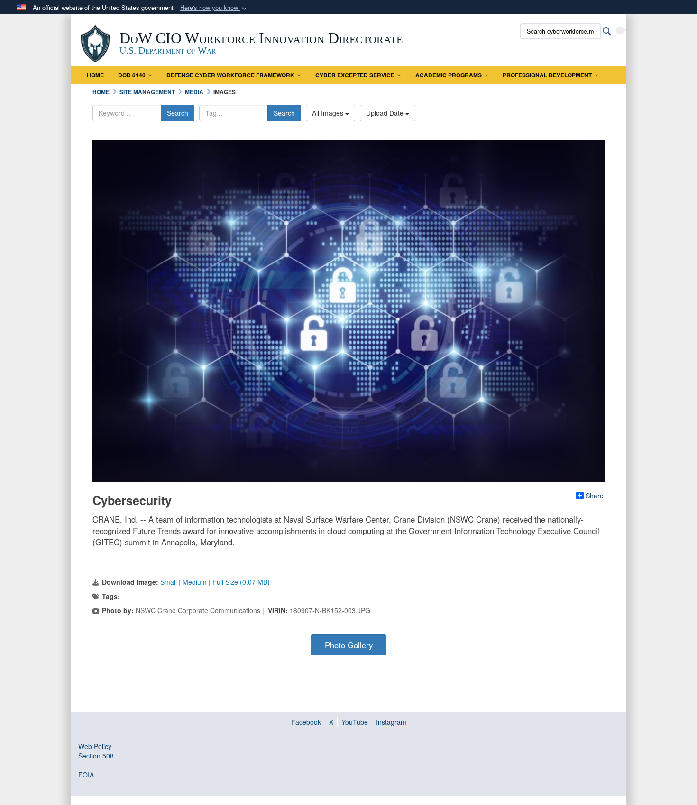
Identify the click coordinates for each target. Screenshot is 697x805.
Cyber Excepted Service (354, 75)
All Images (328, 113)
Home (95, 75)
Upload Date (385, 113)
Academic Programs (448, 75)
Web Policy (94, 746)
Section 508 (96, 755)
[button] (214, 8)
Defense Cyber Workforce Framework (230, 75)
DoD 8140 (132, 75)
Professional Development (547, 75)
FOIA (86, 774)
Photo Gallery (349, 645)
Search (177, 113)
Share (595, 495)
